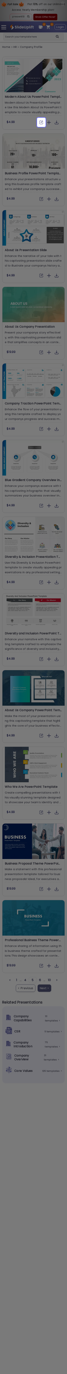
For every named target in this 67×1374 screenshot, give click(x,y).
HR (15, 47)
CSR (17, 1031)
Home (6, 47)
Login (60, 27)
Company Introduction (23, 1044)
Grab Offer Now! (45, 16)
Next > (44, 988)
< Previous (25, 988)
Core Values (23, 1071)
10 (49, 980)
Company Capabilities (23, 1018)
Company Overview (21, 1057)
